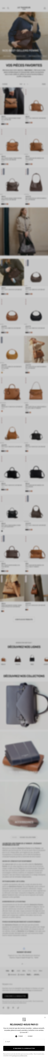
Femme (20, 1036)
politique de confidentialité (19, 1055)
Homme (30, 1036)
